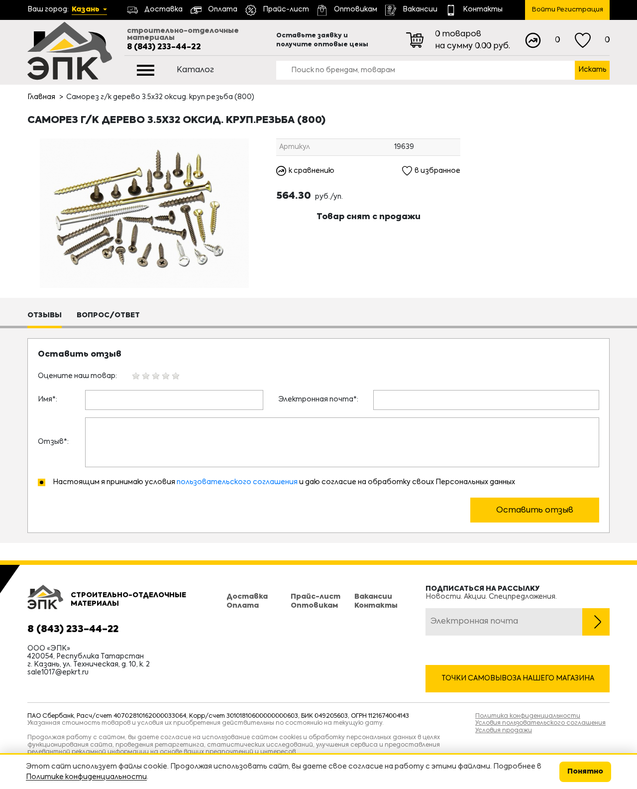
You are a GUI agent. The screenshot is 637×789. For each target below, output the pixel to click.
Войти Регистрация (567, 9)
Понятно (585, 771)
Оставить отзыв (534, 511)
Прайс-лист (315, 596)
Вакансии (373, 596)
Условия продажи (503, 731)
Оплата (242, 605)
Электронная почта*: (318, 399)
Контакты (376, 605)
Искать (592, 69)
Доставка (247, 596)
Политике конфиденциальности (86, 777)
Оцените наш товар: (77, 376)
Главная (41, 97)
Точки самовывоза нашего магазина (517, 678)
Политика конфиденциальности (527, 716)
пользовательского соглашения (237, 482)
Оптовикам (314, 605)
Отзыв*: (53, 441)
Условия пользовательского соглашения (540, 723)
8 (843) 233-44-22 (164, 47)
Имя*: (47, 399)
